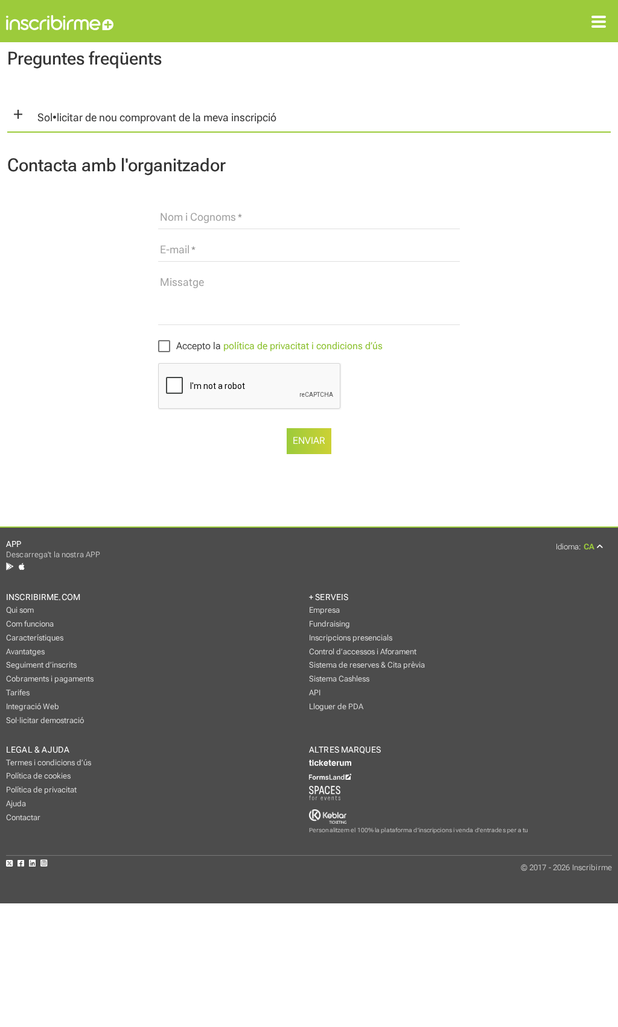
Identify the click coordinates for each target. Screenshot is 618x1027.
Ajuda (16, 803)
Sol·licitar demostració (45, 720)
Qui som (20, 610)
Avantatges (25, 651)
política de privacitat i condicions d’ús (303, 346)
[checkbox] (270, 346)
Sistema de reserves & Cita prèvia (367, 664)
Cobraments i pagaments (50, 678)
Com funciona (30, 623)
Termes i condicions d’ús (48, 762)
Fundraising (329, 623)
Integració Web (32, 706)
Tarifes (18, 692)
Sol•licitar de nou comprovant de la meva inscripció (156, 118)
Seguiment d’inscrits (41, 664)
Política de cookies (38, 775)
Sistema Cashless (339, 678)
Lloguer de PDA (336, 706)
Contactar (23, 817)
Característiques (34, 637)
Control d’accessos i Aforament (362, 651)
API (314, 692)
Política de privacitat (41, 789)
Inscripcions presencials (350, 637)
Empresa (324, 610)
